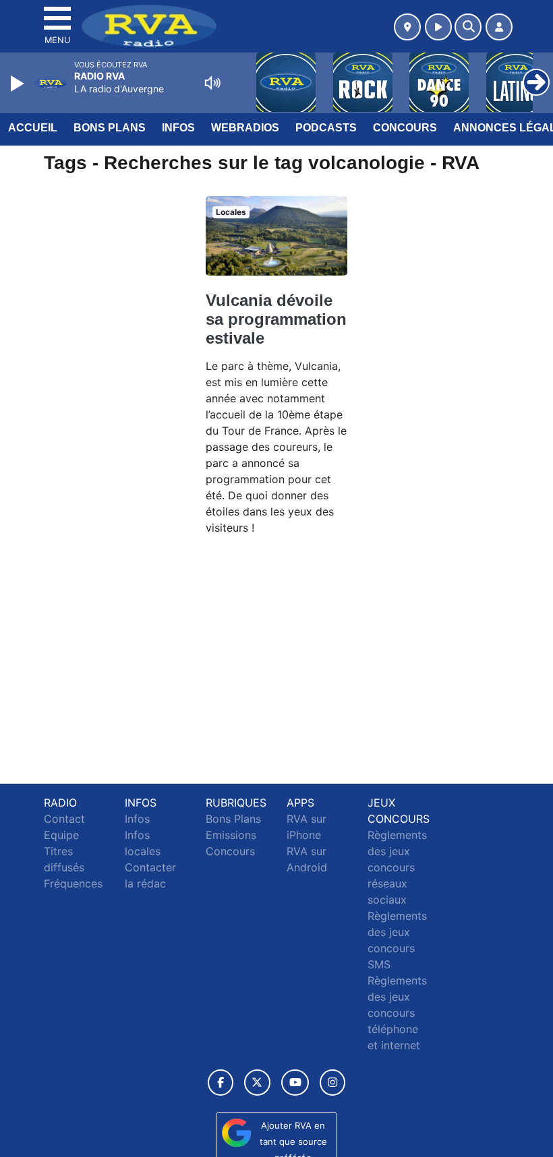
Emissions (231, 835)
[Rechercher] (468, 26)
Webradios (245, 127)
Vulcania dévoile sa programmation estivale (276, 319)
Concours (405, 127)
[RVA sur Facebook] (220, 1082)
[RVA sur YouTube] (295, 1082)
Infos (178, 127)
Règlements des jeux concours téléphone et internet (397, 1013)
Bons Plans (110, 127)
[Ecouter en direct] (438, 26)
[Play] (19, 83)
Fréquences (73, 883)
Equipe (61, 835)
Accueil (32, 127)
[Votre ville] (407, 26)
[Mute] (212, 83)
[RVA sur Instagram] (332, 1082)
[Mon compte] (499, 26)
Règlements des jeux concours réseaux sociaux (397, 867)
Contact (64, 818)
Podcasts (326, 127)
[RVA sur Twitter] (257, 1082)
